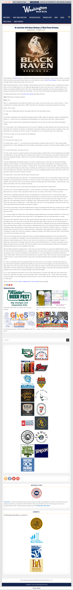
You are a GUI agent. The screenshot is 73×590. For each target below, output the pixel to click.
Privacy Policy (36, 588)
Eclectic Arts (17, 78)
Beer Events (6, 17)
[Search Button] (69, 17)
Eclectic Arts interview (28, 94)
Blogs (62, 17)
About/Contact (18, 21)
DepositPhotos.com (47, 580)
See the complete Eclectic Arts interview (28, 281)
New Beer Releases (34, 17)
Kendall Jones (31, 29)
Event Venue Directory (20, 17)
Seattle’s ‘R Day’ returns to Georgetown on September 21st (51, 329)
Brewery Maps (47, 17)
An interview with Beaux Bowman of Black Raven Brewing (36, 27)
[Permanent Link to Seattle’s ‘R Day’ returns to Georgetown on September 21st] (52, 319)
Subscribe (6, 502)
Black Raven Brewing (50, 80)
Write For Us (7, 21)
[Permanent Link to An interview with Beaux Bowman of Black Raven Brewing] (36, 54)
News (56, 17)
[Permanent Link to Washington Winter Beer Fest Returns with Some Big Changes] (19, 298)
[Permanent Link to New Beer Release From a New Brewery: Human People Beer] (52, 298)
